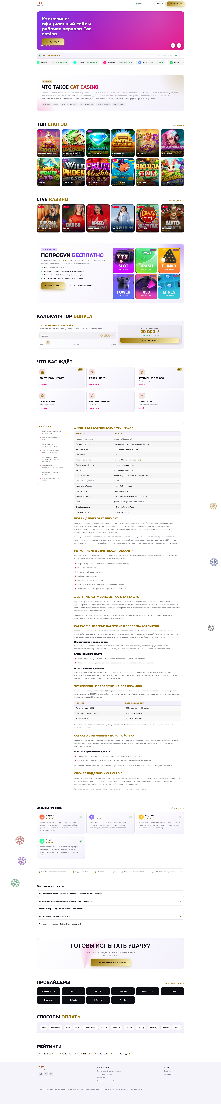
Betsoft (73, 1000)
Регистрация (175, 4)
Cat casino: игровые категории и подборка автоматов (50, 459)
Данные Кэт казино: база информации (51, 432)
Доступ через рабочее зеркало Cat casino (50, 452)
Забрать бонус (54, 40)
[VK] (46, 1074)
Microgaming (147, 991)
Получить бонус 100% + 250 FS (110, 962)
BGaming (98, 1000)
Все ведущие (175, 201)
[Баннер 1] (41, 45)
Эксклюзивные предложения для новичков (52, 467)
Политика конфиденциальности (109, 1071)
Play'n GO (98, 991)
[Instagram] (51, 1074)
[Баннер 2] (45, 45)
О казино (167, 1071)
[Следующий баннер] (179, 45)
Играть (36, 1097)
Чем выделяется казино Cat (51, 439)
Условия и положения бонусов (108, 1081)
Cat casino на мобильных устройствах (51, 473)
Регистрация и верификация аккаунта (51, 445)
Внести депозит (150, 340)
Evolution (123, 991)
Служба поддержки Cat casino (51, 480)
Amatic (123, 1000)
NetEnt (73, 991)
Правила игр (101, 1077)
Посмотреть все (173, 984)
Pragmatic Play (48, 991)
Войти (160, 4)
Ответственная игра (104, 1074)
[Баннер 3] (49, 45)
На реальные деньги (81, 285)
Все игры (177, 126)
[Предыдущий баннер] (173, 45)
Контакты (167, 1074)
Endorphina (48, 1000)
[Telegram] (41, 1074)
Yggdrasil (172, 991)
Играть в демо (53, 285)
